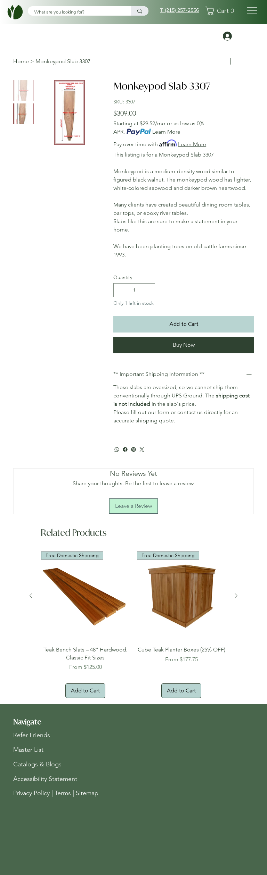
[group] (133, 624)
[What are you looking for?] (139, 11)
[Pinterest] (133, 449)
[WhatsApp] (116, 449)
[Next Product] (236, 595)
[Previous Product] (31, 595)
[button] (221, 11)
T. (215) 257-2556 (179, 10)
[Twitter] (141, 449)
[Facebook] (125, 449)
